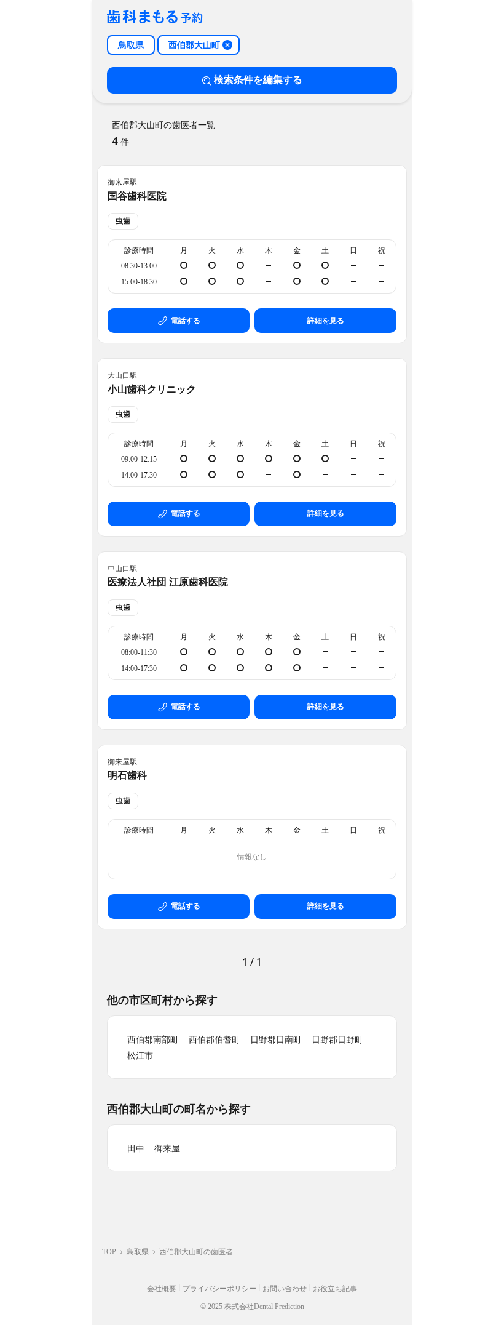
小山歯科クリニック (152, 389)
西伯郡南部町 (153, 1039)
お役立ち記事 (335, 1288)
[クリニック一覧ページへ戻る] (155, 17)
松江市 (140, 1055)
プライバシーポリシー (219, 1288)
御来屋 (167, 1148)
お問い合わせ (284, 1288)
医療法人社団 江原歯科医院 (168, 582)
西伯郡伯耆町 (214, 1039)
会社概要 (161, 1288)
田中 (135, 1148)
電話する (185, 320)
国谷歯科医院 (137, 196)
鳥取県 (138, 1251)
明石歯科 (127, 775)
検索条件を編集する (258, 79)
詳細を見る (325, 320)
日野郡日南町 (276, 1039)
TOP (109, 1251)
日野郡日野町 (337, 1039)
